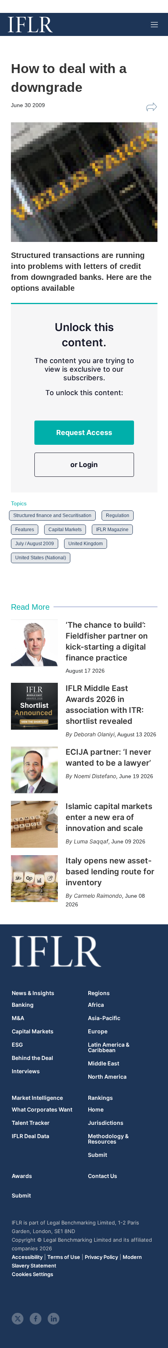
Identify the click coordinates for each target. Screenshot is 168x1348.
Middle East (103, 1063)
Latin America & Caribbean (108, 1047)
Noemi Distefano (95, 776)
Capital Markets (65, 529)
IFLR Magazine (112, 529)
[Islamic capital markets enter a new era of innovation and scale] (34, 824)
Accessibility (27, 1257)
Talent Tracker (31, 1123)
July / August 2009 (34, 543)
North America (107, 1076)
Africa (96, 1005)
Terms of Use (63, 1257)
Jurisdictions (105, 1123)
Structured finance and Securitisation (52, 515)
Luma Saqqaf (91, 841)
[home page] (30, 24)
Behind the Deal (32, 1058)
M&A (18, 1018)
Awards (22, 1176)
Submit (97, 1155)
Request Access (84, 432)
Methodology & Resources (108, 1138)
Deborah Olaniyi (94, 734)
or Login (84, 464)
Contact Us (102, 1176)
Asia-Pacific (104, 1018)
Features (24, 529)
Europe (97, 1031)
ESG (17, 1044)
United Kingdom (85, 543)
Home (96, 1109)
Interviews (26, 1071)
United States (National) (40, 557)
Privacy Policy (101, 1257)
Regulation (117, 515)
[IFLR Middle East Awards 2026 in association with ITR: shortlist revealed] (34, 706)
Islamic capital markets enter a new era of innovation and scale (109, 817)
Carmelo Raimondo (98, 895)
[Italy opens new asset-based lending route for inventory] (34, 878)
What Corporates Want (42, 1109)
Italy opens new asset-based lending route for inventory (110, 871)
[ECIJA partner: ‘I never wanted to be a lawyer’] (34, 770)
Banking (23, 1005)
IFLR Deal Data (30, 1136)
